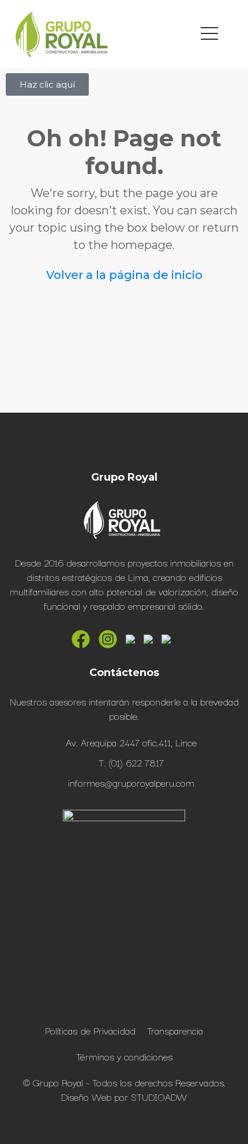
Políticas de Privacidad (90, 1030)
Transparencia (175, 1030)
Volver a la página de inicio (124, 275)
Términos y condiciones (124, 1056)
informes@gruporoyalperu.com (131, 782)
